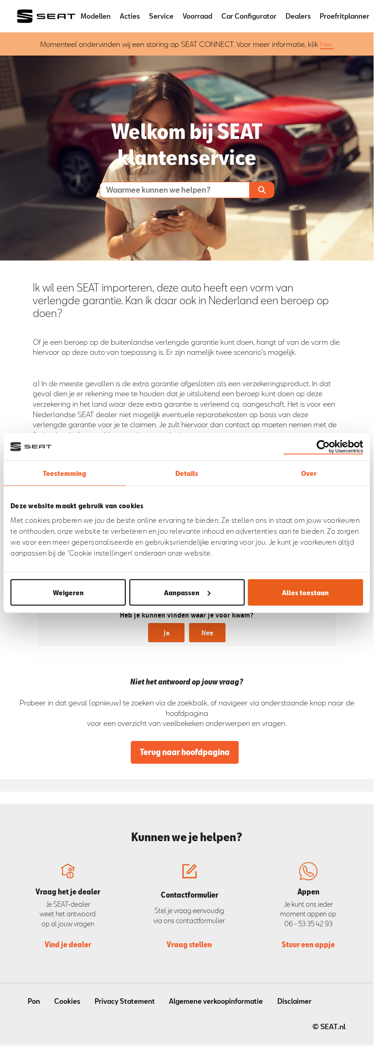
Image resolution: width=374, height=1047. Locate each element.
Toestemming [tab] (64, 473)
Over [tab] (309, 473)
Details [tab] (187, 473)
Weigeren (68, 592)
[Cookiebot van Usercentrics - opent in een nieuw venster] (323, 447)
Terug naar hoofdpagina (185, 752)
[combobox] (170, 190)
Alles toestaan (305, 592)
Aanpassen (182, 592)
